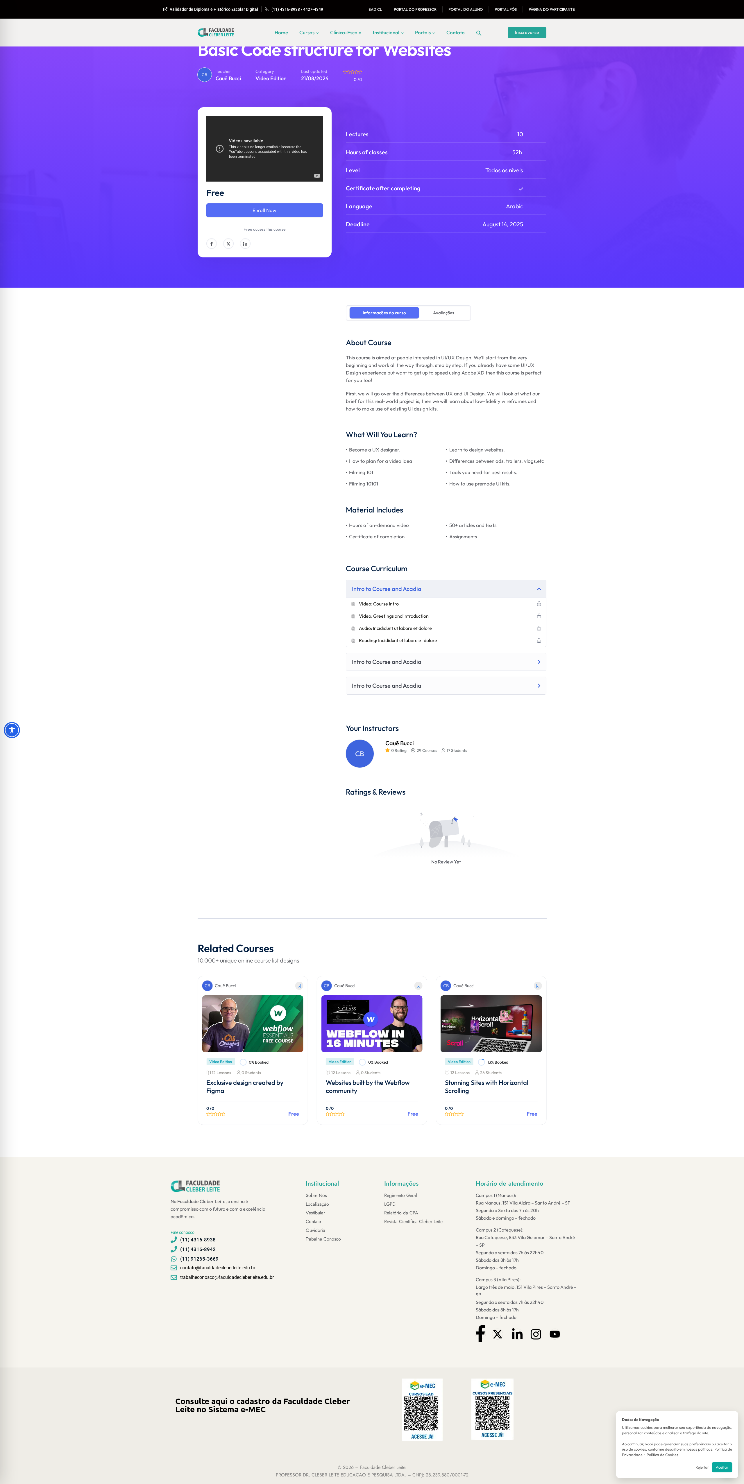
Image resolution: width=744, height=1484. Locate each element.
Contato (455, 32)
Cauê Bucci (228, 78)
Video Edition (271, 78)
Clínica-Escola (346, 32)
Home (281, 32)
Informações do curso (384, 313)
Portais (423, 32)
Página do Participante (552, 9)
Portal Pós (506, 9)
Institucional (386, 32)
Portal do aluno (465, 9)
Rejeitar (702, 1467)
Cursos (306, 32)
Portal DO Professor (415, 9)
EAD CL (375, 9)
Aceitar (722, 1467)
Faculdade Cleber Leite (382, 1467)
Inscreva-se (527, 32)
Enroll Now (264, 210)
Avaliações (443, 313)
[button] (479, 32)
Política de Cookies (662, 1454)
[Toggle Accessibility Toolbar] (11, 730)
